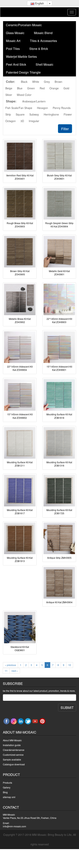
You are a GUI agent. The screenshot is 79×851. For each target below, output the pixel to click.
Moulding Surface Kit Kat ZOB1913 (20, 559)
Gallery (6, 787)
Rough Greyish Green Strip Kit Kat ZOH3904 (59, 224)
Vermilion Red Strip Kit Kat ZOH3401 (20, 177)
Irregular (34, 121)
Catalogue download (14, 764)
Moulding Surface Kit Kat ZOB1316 (59, 464)
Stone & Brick (38, 48)
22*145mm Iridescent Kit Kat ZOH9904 (20, 368)
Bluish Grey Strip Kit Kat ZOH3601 (59, 177)
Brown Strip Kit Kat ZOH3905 (20, 272)
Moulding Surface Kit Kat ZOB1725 (59, 511)
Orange (54, 88)
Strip (8, 114)
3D (22, 121)
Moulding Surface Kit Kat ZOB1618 (59, 416)
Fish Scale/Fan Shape (18, 108)
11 (6, 670)
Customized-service (13, 754)
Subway (34, 114)
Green (31, 88)
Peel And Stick (16, 64)
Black (24, 82)
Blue (19, 88)
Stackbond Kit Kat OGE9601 (20, 648)
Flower (68, 114)
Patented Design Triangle (23, 72)
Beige (8, 88)
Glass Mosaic (15, 33)
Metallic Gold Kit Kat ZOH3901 (59, 272)
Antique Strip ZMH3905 (59, 557)
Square (20, 114)
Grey (47, 82)
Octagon (10, 121)
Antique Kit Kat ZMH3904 (59, 602)
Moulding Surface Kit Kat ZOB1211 (20, 464)
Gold (66, 88)
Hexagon (42, 108)
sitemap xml (9, 797)
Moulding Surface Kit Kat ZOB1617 (20, 511)
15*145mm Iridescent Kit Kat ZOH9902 (20, 416)
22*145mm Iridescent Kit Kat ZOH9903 (59, 320)
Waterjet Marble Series (21, 56)
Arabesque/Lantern (34, 101)
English (39, 3)
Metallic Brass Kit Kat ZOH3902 (20, 320)
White (35, 82)
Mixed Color (24, 95)
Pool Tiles (13, 48)
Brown (58, 82)
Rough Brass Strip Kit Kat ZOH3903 (20, 224)
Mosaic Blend (43, 33)
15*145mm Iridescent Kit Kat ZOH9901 (59, 368)
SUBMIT (67, 707)
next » (15, 670)
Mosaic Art (13, 41)
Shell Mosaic (44, 64)
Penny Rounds (62, 108)
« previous (10, 665)
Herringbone (51, 114)
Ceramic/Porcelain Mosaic (24, 25)
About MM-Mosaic (12, 740)
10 (69, 665)
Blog (5, 792)
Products (7, 782)
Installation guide (12, 745)
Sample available (12, 759)
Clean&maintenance (13, 749)
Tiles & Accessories (43, 41)
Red (42, 88)
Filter (65, 128)
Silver (8, 95)
